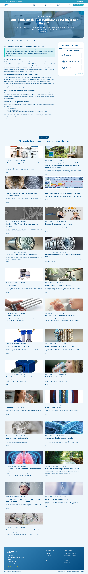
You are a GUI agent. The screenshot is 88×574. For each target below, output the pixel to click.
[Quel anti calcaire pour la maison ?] (64, 274)
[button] (38, 5)
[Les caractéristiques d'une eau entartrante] (24, 243)
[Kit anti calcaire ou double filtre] (24, 335)
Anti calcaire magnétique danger (71, 553)
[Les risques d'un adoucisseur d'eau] (64, 488)
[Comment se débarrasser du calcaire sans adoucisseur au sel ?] (24, 182)
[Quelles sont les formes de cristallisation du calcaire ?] (24, 213)
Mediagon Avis (67, 562)
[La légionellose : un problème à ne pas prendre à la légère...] (24, 457)
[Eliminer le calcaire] (24, 305)
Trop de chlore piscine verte (70, 555)
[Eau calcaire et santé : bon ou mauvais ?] (64, 305)
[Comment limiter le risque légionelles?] (64, 427)
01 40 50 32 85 (11, 563)
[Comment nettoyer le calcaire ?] (24, 427)
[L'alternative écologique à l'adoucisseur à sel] (64, 457)
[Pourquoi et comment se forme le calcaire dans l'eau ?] (64, 243)
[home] (8, 5)
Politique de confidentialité (73, 571)
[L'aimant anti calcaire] (64, 396)
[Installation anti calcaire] (64, 366)
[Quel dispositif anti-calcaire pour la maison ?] (64, 335)
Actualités (80, 1)
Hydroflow (48, 557)
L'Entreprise (68, 4)
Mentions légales (61, 571)
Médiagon (48, 553)
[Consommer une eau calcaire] (24, 396)
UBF (46, 560)
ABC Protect (48, 555)
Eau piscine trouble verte (69, 557)
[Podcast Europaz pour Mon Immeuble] (64, 213)
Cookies (82, 571)
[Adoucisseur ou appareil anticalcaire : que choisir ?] (24, 152)
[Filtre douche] (24, 274)
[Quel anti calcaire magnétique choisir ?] (24, 366)
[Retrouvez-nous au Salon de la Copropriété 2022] (64, 182)
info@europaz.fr (11, 561)
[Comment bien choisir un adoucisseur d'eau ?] (24, 519)
